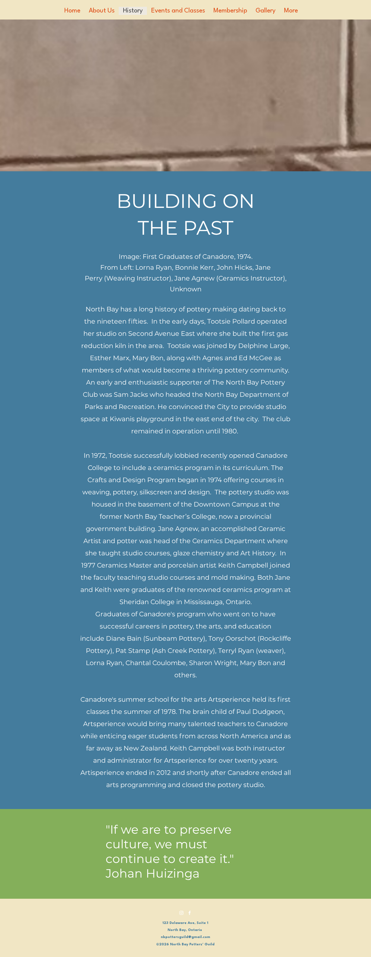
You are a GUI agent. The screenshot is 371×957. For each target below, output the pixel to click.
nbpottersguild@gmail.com (185, 937)
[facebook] (189, 913)
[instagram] (181, 913)
